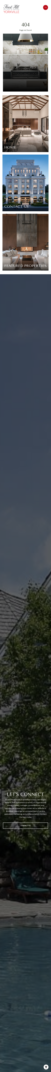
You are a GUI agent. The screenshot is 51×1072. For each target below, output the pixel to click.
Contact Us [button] (26, 826)
